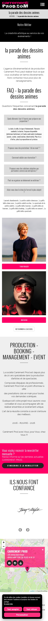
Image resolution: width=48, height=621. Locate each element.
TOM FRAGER (24, 266)
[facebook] (9, 563)
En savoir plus (8, 604)
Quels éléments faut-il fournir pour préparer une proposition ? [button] (24, 120)
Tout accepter (13, 609)
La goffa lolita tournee (23, 205)
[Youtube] (20, 563)
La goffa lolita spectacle (31, 209)
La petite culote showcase (29, 200)
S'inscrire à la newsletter (22, 465)
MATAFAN (24, 320)
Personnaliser (22, 614)
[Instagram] (15, 563)
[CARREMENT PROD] (15, 4)
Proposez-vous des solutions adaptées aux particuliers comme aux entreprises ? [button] (24, 169)
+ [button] (4, 542)
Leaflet (32, 591)
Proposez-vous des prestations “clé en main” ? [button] (24, 148)
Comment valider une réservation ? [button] (24, 157)
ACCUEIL (12, 16)
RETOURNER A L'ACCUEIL (24, 329)
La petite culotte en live (23, 203)
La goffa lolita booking (16, 208)
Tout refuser (31, 609)
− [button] (4, 546)
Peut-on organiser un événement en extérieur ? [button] (24, 180)
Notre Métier (24, 24)
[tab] (24, 120)
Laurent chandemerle (11, 200)
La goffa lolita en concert (34, 208)
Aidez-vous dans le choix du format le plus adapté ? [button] (24, 191)
